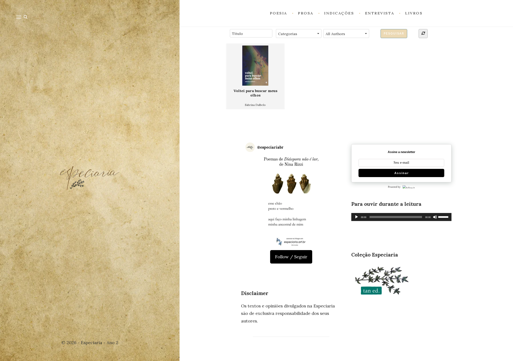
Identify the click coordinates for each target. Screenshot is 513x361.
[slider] (443, 216)
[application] (401, 217)
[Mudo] (435, 217)
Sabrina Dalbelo (255, 105)
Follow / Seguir (291, 257)
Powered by (394, 186)
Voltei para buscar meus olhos (255, 92)
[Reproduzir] (356, 217)
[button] (291, 201)
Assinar (401, 173)
